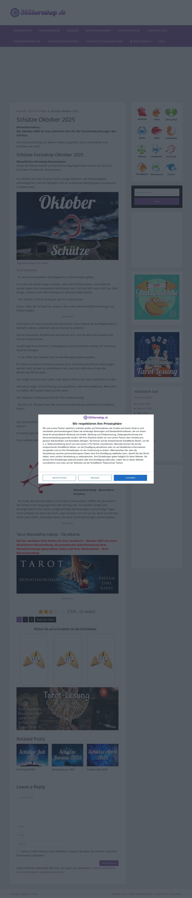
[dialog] (96, 449)
